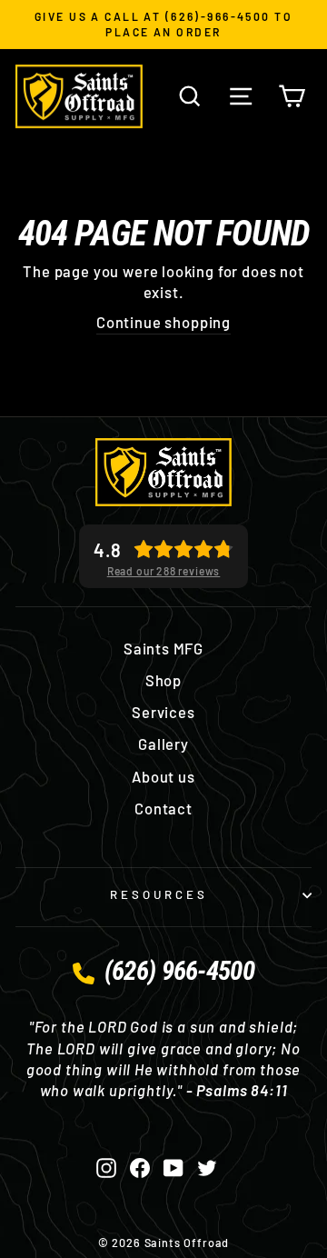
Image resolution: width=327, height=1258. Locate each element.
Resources (159, 894)
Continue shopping (163, 322)
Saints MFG (163, 648)
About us (163, 776)
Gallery (163, 743)
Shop (163, 680)
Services (163, 712)
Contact (163, 808)
